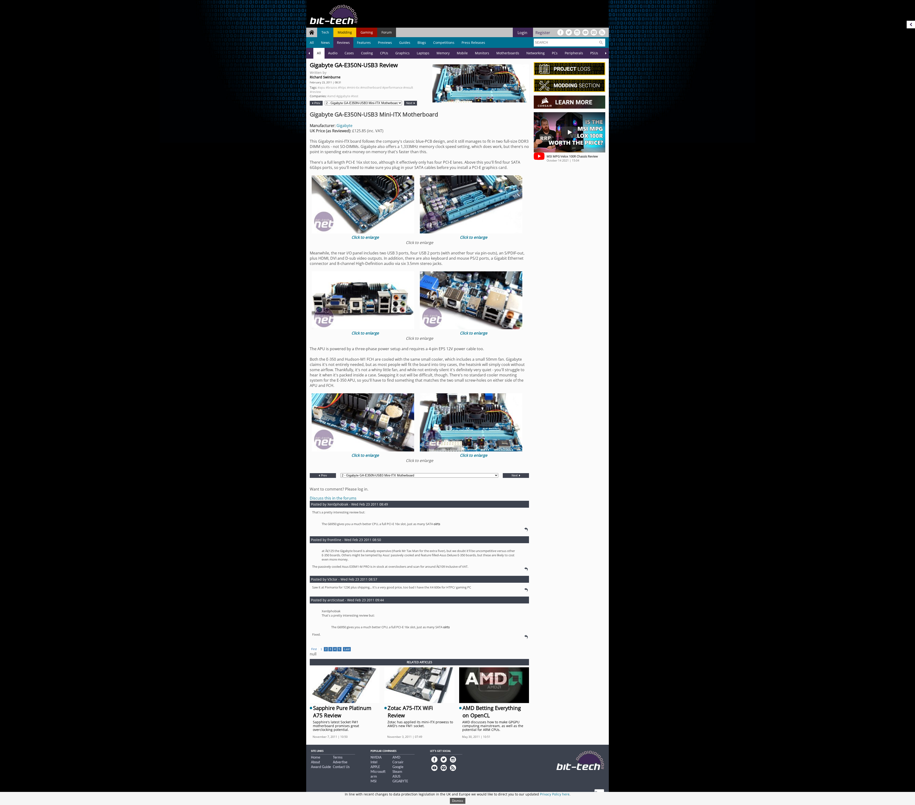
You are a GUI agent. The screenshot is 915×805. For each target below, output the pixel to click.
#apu (321, 87)
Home (315, 757)
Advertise (340, 762)
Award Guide (321, 767)
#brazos (331, 87)
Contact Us (341, 767)
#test (354, 96)
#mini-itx (353, 87)
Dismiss (457, 801)
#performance (392, 87)
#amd (331, 96)
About (315, 762)
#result (408, 87)
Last (347, 649)
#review (315, 92)
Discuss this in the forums (333, 498)
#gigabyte (343, 96)
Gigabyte (344, 125)
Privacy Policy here (554, 794)
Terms (337, 757)
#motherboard (370, 87)
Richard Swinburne (325, 77)
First (314, 649)
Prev (317, 103)
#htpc (342, 87)
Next (409, 103)
